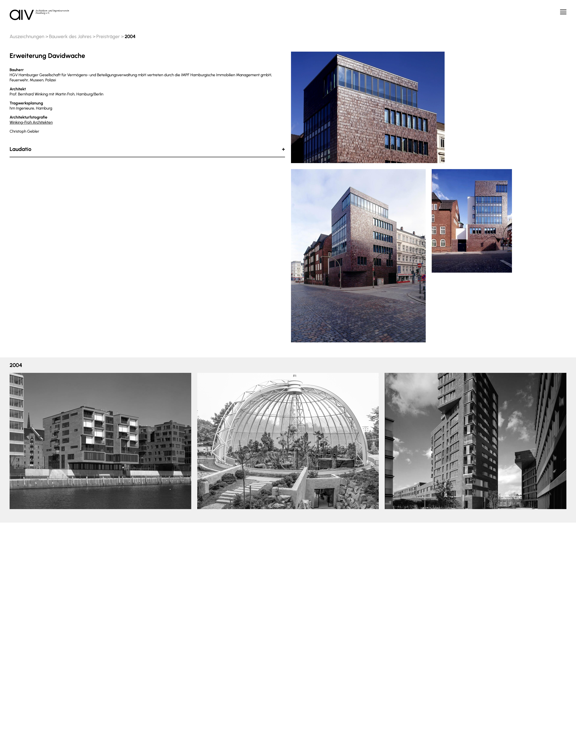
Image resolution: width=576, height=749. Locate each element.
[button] (17, 440)
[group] (100, 441)
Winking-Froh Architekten (31, 122)
